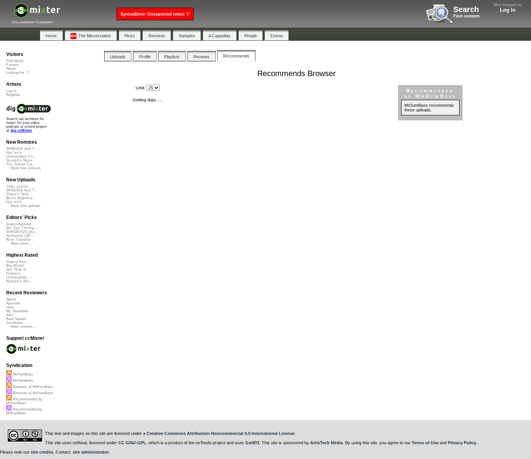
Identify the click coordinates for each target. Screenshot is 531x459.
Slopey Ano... (18, 262)
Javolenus (14, 323)
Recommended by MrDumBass (24, 401)
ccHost (80, 442)
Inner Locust (17, 186)
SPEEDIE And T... (22, 149)
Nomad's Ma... (19, 281)
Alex (9, 315)
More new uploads (25, 206)
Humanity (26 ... (20, 236)
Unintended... (18, 277)
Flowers (13, 273)
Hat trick (14, 153)
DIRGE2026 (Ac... (22, 232)
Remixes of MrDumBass (32, 387)
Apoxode (13, 303)
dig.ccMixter (21, 130)
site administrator (91, 452)
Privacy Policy (462, 442)
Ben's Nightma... (21, 198)
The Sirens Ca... (21, 164)
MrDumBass (22, 374)
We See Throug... (22, 228)
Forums (12, 65)
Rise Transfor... (20, 240)
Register (13, 95)
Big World (14, 266)
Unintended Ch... (21, 156)
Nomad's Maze (19, 160)
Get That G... (18, 269)
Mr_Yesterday (17, 311)
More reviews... (23, 327)
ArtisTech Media (326, 442)
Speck (11, 299)
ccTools (203, 442)
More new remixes (26, 168)
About (11, 69)
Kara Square (16, 319)
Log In (507, 10)
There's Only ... (20, 194)
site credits (42, 452)
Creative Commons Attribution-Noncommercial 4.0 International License (221, 433)
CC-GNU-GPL (132, 442)
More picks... (21, 243)
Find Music (15, 61)
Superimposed (18, 224)
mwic (10, 307)
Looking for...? (17, 73)
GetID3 (252, 442)
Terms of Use (425, 442)
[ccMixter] (37, 14)
